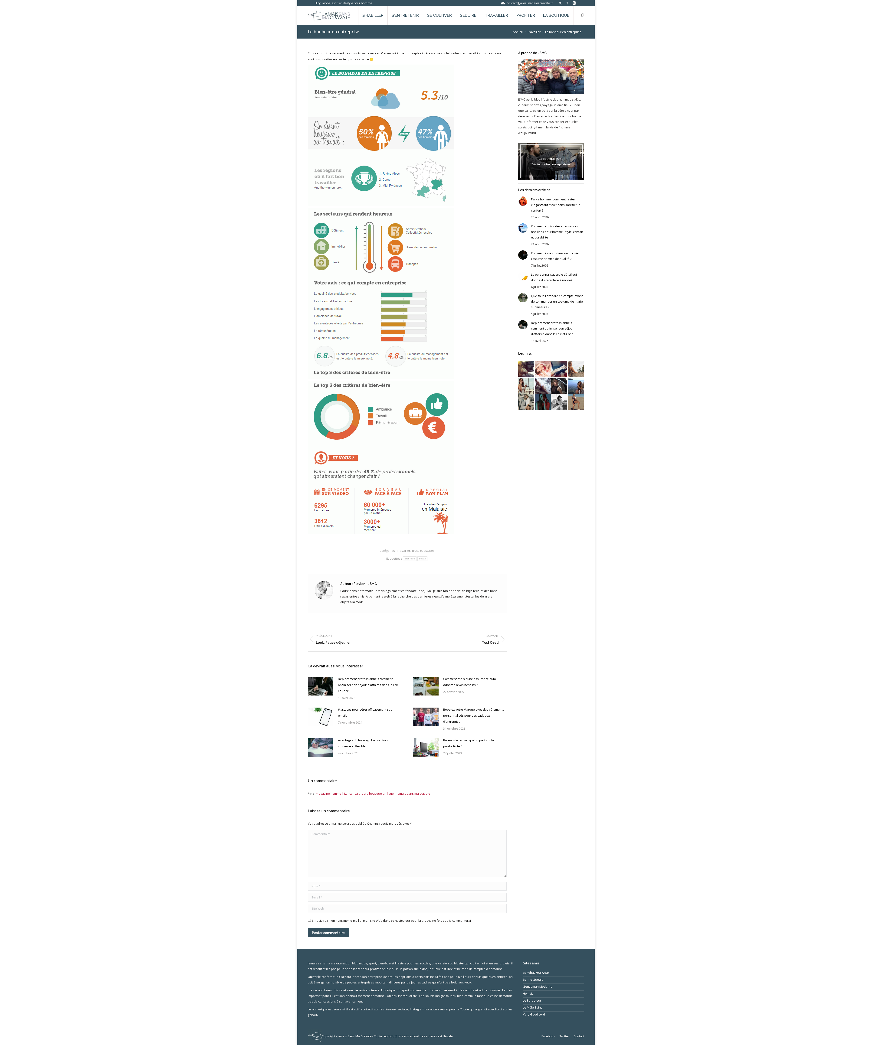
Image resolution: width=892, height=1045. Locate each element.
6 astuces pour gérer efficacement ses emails (365, 712)
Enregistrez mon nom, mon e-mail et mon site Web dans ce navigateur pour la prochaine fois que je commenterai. (392, 920)
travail (422, 558)
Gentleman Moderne (537, 986)
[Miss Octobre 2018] (526, 369)
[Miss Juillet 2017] (576, 386)
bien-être (410, 558)
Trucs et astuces (423, 551)
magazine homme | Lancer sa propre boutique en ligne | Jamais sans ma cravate (373, 793)
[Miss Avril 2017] (559, 402)
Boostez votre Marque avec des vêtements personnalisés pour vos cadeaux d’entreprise (473, 715)
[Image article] (320, 686)
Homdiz (528, 993)
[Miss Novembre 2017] (576, 369)
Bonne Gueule (533, 979)
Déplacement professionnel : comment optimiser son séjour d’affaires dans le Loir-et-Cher (368, 685)
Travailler (403, 551)
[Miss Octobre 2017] (526, 386)
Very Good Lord (534, 1014)
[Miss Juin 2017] (526, 402)
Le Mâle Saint (532, 1007)
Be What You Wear (536, 972)
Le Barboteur (532, 1000)
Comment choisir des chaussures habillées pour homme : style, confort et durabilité (557, 231)
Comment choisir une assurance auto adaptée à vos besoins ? (469, 682)
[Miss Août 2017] (559, 386)
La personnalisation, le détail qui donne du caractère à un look (554, 277)
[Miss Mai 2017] (543, 402)
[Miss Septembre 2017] (543, 386)
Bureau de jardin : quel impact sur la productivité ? (468, 743)
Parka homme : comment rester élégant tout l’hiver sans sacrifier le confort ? (555, 204)
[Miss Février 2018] (543, 369)
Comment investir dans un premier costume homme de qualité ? (555, 256)
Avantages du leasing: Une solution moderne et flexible (363, 743)
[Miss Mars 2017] (576, 402)
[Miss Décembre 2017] (559, 369)
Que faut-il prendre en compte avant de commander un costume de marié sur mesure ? (557, 301)
